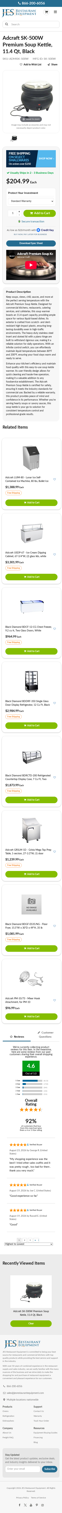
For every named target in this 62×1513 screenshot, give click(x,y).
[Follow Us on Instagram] (42, 1505)
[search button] (7, 24)
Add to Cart (42, 213)
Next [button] (57, 1301)
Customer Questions (46, 1034)
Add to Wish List (32, 64)
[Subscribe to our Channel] (31, 1505)
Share (54, 64)
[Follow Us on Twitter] (25, 1505)
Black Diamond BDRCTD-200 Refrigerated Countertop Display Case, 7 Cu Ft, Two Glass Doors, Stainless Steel (28, 779)
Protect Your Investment (23, 193)
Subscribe (49, 1469)
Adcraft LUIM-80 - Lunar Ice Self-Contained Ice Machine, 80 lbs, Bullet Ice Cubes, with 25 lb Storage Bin (26, 481)
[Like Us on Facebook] (19, 1505)
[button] (55, 12)
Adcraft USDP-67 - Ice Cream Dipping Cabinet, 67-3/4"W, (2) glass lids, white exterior (25, 556)
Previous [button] (5, 1301)
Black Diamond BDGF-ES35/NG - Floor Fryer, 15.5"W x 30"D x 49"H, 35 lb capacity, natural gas (26, 928)
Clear (31, 1323)
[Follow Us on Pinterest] (37, 1505)
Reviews (18, 1036)
